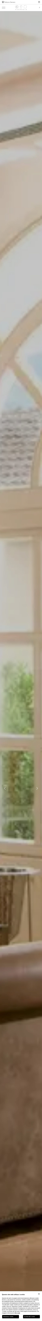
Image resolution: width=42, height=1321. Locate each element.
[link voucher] (39, 2)
